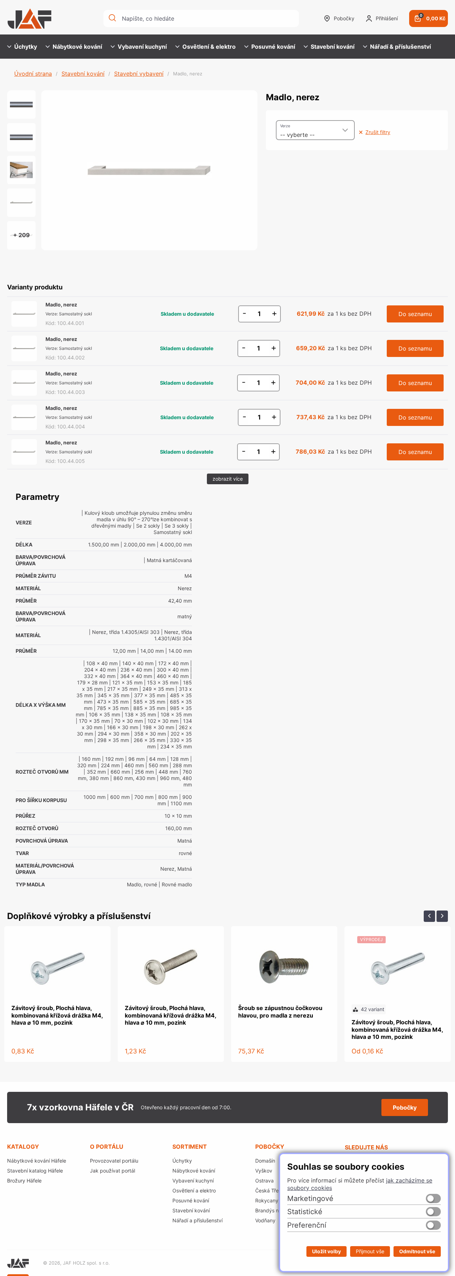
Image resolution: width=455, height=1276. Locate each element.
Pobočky (344, 18)
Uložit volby (326, 1251)
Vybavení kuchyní (142, 46)
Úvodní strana (33, 73)
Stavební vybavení (139, 73)
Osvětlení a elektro (194, 1190)
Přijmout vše (370, 1251)
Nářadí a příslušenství (197, 1220)
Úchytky (25, 46)
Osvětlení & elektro (209, 46)
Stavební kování (332, 46)
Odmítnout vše (417, 1251)
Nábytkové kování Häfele (36, 1161)
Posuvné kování (273, 46)
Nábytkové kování (77, 46)
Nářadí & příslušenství (400, 46)
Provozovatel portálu (114, 1161)
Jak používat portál (112, 1171)
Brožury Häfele (24, 1181)
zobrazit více (228, 479)
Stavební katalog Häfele (35, 1171)
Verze (285, 125)
